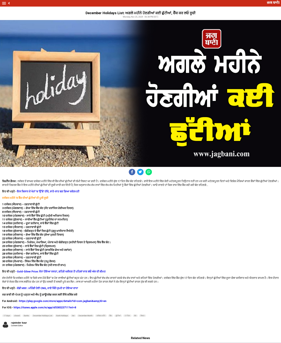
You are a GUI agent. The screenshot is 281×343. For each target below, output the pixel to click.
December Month (85, 316)
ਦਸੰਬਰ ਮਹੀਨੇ (101, 316)
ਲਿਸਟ (142, 316)
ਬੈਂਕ (110, 316)
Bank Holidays (62, 316)
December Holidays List (42, 316)
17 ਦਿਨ (127, 316)
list (73, 316)
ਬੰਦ (135, 316)
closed (17, 316)
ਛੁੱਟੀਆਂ (118, 316)
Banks (26, 316)
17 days (7, 316)
